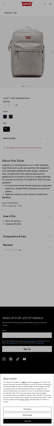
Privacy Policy (24, 399)
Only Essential (27, 415)
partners (36, 382)
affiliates (24, 382)
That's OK (27, 421)
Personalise (27, 409)
